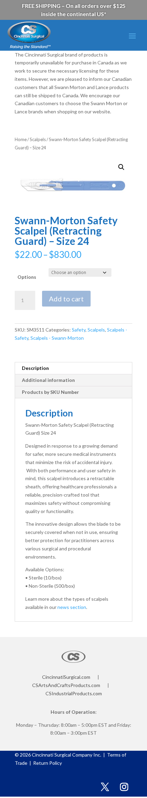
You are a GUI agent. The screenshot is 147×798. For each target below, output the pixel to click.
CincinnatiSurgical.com (66, 677)
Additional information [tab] (48, 380)
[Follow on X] (105, 787)
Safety (78, 330)
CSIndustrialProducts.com (73, 693)
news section (71, 607)
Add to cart (66, 299)
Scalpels (38, 139)
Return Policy (47, 763)
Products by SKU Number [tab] (50, 392)
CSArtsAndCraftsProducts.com (66, 685)
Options (26, 277)
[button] (121, 167)
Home (21, 139)
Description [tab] (35, 368)
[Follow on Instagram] (124, 787)
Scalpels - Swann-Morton (57, 338)
